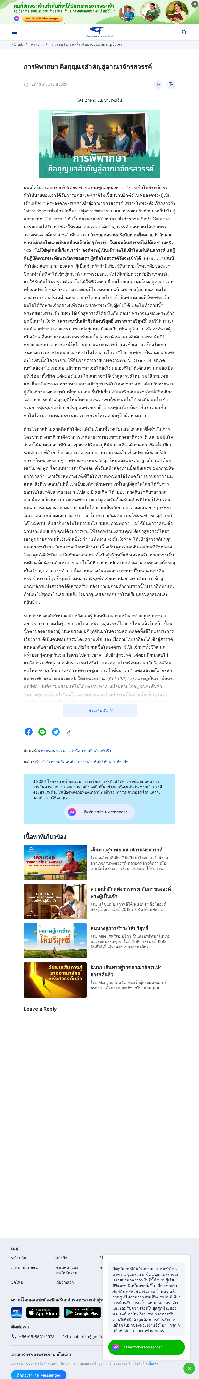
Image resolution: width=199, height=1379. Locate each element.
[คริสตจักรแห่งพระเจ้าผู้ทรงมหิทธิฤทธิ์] (99, 32)
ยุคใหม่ (17, 1282)
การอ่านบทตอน (24, 1267)
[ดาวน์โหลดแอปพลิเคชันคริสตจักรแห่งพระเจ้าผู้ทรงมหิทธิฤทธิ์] (16, 1312)
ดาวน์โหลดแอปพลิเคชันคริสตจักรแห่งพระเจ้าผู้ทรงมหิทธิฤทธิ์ (69, 1299)
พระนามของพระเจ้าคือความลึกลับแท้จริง (76, 750)
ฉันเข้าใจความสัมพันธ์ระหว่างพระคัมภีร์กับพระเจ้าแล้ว (81, 761)
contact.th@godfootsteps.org (97, 1336)
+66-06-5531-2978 (37, 1336)
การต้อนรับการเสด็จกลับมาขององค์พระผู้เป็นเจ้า (86, 44)
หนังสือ (61, 1258)
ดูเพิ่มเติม (152, 1363)
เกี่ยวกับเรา (64, 1282)
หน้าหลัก (17, 44)
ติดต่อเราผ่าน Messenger (142, 1347)
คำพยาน (37, 44)
